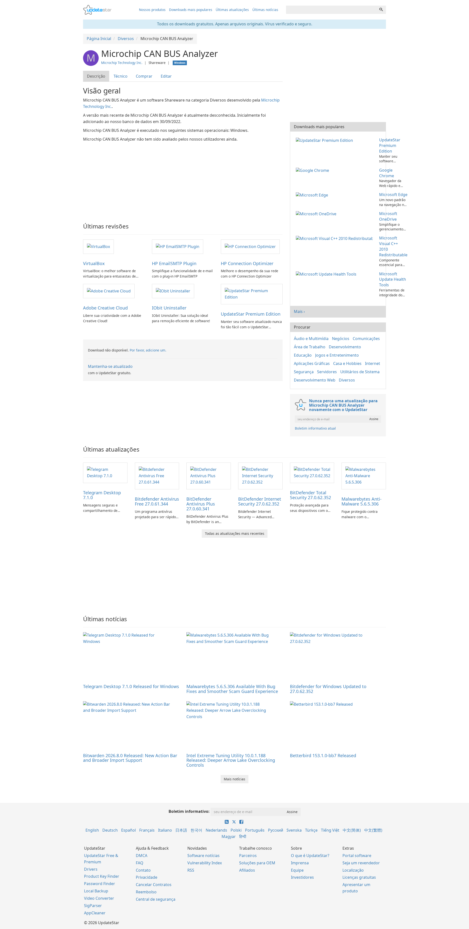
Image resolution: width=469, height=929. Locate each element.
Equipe (297, 870)
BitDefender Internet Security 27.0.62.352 (259, 501)
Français (147, 830)
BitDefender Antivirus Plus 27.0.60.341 (200, 504)
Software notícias (203, 855)
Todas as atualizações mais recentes (234, 533)
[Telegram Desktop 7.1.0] (105, 472)
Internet (372, 363)
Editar (166, 76)
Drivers (90, 869)
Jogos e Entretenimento (337, 355)
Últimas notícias (265, 9)
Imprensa (300, 863)
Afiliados (247, 870)
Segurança (304, 371)
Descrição (96, 76)
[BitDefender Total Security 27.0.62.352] (312, 472)
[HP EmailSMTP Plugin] (177, 246)
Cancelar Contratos (153, 884)
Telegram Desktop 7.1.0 (102, 495)
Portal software (356, 855)
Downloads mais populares (190, 9)
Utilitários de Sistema (360, 371)
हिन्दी (242, 836)
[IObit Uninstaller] (173, 290)
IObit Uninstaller (169, 308)
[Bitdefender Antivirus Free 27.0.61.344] (157, 475)
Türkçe (311, 830)
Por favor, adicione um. (148, 350)
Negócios (340, 338)
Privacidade (146, 877)
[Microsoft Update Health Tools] (327, 274)
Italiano (165, 830)
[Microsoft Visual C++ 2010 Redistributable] (335, 238)
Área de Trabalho (309, 347)
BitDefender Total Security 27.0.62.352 (310, 495)
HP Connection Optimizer (247, 263)
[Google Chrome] (313, 170)
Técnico (121, 76)
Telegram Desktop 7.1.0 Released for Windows (131, 686)
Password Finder (99, 883)
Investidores (302, 877)
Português (255, 830)
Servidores (327, 371)
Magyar (229, 836)
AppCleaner (95, 913)
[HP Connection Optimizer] (250, 246)
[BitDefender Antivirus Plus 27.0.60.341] (208, 475)
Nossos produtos (152, 9)
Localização (353, 870)
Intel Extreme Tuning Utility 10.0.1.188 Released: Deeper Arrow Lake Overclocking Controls (230, 760)
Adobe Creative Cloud (105, 308)
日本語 (181, 830)
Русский (275, 830)
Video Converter (99, 898)
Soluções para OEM (257, 863)
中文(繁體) (373, 830)
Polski (236, 830)
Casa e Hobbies (347, 363)
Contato (143, 870)
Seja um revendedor (361, 863)
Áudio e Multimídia (311, 338)
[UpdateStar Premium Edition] (251, 294)
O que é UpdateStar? (310, 855)
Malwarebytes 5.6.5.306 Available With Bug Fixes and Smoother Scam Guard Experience (232, 688)
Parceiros (248, 855)
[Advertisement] (183, 179)
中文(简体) (352, 830)
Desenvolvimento (345, 347)
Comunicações (366, 338)
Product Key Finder (101, 876)
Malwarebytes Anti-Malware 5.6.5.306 (361, 501)
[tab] (96, 76)
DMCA (141, 855)
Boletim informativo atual (315, 428)
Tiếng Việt (330, 830)
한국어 (196, 830)
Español (128, 830)
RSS (190, 870)
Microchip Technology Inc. (121, 62)
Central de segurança (155, 899)
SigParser (93, 905)
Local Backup (96, 891)
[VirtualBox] (98, 246)
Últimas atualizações (232, 9)
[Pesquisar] (381, 10)
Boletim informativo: (189, 811)
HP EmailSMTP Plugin (174, 263)
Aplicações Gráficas (312, 363)
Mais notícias (234, 779)
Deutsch (110, 830)
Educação (303, 355)
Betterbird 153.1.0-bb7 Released (323, 755)
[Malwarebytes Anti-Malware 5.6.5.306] (363, 475)
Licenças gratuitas (359, 877)
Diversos (347, 380)
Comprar (144, 76)
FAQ (139, 863)
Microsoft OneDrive (388, 216)
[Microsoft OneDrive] (317, 213)
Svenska (294, 830)
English (92, 830)
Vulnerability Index (204, 863)
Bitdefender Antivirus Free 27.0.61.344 (157, 501)
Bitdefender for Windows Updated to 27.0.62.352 (328, 688)
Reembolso (146, 892)
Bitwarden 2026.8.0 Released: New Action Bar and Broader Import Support (130, 758)
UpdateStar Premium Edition (250, 314)
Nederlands (216, 830)
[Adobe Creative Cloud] (109, 290)
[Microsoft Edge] (313, 194)
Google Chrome (386, 172)
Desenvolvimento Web (314, 380)
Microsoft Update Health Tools (392, 279)
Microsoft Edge (393, 194)
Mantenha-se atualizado (110, 366)
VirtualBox (94, 263)
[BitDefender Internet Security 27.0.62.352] (260, 475)
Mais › (299, 311)
